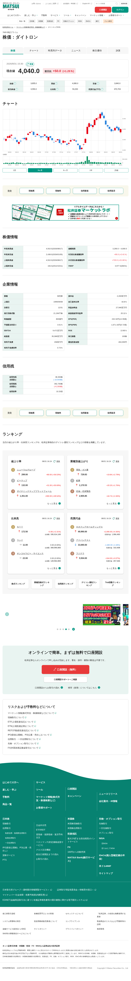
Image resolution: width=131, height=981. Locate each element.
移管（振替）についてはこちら (82, 688)
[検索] (117, 4)
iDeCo (88, 21)
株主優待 (97, 50)
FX (58, 21)
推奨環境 (100, 929)
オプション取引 (106, 833)
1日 (14, 170)
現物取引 (7, 824)
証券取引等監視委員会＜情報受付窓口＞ (75, 890)
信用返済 (111, 191)
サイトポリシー (40, 929)
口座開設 (103, 10)
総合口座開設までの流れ (47, 854)
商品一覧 (22, 21)
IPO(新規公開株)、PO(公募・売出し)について (29, 735)
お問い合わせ (36, 3)
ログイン (120, 10)
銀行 (97, 21)
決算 (118, 50)
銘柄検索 (124, 3)
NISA (80, 21)
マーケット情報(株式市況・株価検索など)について (31, 713)
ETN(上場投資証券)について (21, 726)
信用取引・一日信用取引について (23, 739)
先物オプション (68, 21)
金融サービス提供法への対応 (14, 929)
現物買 (31, 191)
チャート (34, 50)
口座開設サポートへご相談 (65, 679)
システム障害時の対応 (11, 921)
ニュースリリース (108, 794)
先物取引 (103, 824)
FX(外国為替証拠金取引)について (23, 748)
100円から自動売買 (76, 852)
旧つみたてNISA (108, 848)
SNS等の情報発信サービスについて (17, 933)
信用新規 (85, 191)
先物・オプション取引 (110, 819)
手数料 (44, 15)
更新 (31, 64)
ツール (66, 15)
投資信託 (50, 21)
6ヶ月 (65, 170)
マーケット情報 (96, 15)
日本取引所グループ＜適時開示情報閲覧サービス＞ (26, 890)
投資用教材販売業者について (45, 921)
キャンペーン (80, 15)
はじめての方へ (14, 15)
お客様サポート (115, 15)
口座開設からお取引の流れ (47, 688)
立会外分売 (41, 825)
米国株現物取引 (75, 824)
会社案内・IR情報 (69, 3)
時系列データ (55, 50)
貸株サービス (9, 855)
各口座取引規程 (9, 914)
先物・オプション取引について (22, 743)
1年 (91, 170)
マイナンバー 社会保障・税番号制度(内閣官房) (24, 895)
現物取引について (16, 717)
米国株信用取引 (75, 828)
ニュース (76, 50)
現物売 (58, 191)
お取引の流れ (42, 859)
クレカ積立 (108, 21)
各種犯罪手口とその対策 (44, 914)
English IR (86, 3)
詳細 (116, 170)
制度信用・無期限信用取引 (16, 833)
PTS (5, 860)
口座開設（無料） (67, 669)
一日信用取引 (10, 843)
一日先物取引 (105, 828)
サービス (54, 15)
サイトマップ (106, 873)
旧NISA (104, 843)
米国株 (40, 21)
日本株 (32, 21)
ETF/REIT (40, 830)
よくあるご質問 (51, 3)
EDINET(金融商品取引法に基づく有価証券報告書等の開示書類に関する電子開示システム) (44, 900)
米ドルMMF (105, 866)
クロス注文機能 (43, 850)
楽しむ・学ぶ (30, 15)
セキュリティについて (74, 914)
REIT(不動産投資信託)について (22, 730)
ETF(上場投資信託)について (21, 722)
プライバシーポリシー (74, 929)
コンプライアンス (73, 921)
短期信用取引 (10, 838)
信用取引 (7, 828)
